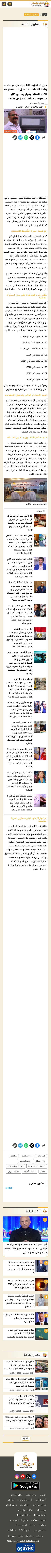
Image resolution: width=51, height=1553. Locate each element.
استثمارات (15, 412)
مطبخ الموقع (11, 1505)
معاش (42, 1171)
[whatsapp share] (26, 137)
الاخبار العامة (31, 1495)
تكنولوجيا (42, 1525)
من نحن (40, 1536)
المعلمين (9, 202)
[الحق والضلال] (44, 14)
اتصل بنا (11, 1536)
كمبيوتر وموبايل (39, 1515)
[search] (4, 4)
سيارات (32, 1525)
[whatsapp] (14, 137)
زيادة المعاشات (35, 389)
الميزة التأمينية (30, 1171)
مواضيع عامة (41, 1510)
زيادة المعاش (40, 1161)
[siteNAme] (41, 4)
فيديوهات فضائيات (38, 1520)
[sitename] (25, 1461)
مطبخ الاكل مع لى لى (18, 1520)
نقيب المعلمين (24, 1161)
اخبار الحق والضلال (22, 1515)
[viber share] (20, 137)
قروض (15, 451)
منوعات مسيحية (39, 1505)
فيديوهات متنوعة (25, 1500)
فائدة (32, 315)
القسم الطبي (40, 1500)
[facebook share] (37, 137)
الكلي (44, 267)
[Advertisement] (25, 55)
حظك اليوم (11, 1530)
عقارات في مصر (40, 1530)
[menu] (9, 4)
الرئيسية (43, 1495)
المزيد (25, 1438)
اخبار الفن (10, 1500)
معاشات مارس (13, 1171)
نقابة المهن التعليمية (36, 1166)
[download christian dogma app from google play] (25, 1485)
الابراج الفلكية (24, 1530)
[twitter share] (31, 137)
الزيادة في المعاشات (28, 281)
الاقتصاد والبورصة (25, 1510)
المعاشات (43, 198)
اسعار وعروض (21, 1525)
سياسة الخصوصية (25, 1536)
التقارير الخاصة (31, 14)
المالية (31, 277)
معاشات (14, 1155)
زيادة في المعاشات (20, 854)
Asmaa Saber (37, 103)
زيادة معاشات (30, 198)
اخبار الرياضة (25, 1505)
